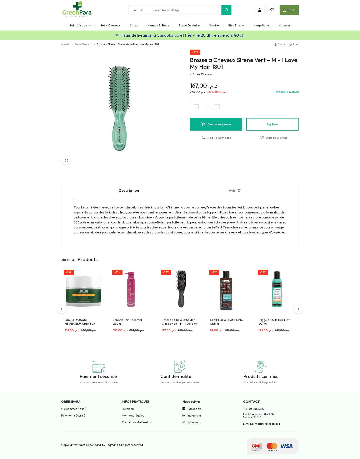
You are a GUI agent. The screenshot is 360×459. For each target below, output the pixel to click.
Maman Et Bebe (158, 25)
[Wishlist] (272, 10)
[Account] (260, 10)
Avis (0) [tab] (235, 190)
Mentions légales (133, 415)
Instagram (194, 415)
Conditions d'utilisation (137, 422)
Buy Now (272, 124)
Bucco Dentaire (189, 25)
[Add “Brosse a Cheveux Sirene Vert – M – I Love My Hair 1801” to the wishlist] (273, 138)
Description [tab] (129, 190)
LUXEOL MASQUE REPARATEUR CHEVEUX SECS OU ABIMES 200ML (81, 323)
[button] (216, 138)
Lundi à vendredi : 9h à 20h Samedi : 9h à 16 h (258, 416)
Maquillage (261, 25)
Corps (134, 25)
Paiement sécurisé (73, 415)
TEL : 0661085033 (254, 409)
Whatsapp (194, 422)
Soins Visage (78, 25)
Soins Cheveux (110, 25)
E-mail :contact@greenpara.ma (261, 423)
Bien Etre (234, 25)
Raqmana (112, 445)
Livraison (128, 409)
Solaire (214, 25)
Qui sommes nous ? (73, 409)
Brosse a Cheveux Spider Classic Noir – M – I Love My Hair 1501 (180, 323)
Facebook (194, 409)
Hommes (285, 25)
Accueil (65, 44)
